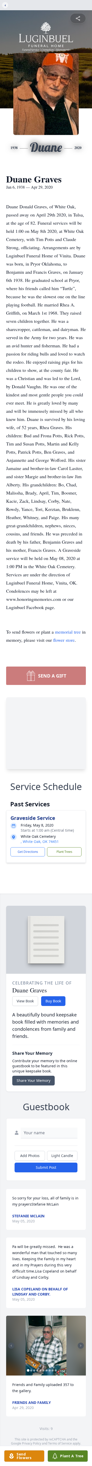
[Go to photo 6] (43, 1370)
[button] (46, 1346)
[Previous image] (11, 1346)
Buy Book (53, 1001)
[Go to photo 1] (28, 1370)
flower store (64, 640)
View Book (25, 1001)
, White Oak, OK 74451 (40, 841)
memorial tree (68, 632)
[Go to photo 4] (37, 1370)
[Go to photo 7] (46, 1370)
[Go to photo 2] (31, 1370)
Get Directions (28, 852)
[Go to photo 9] (53, 1370)
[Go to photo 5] (40, 1370)
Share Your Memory (33, 1080)
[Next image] (81, 1346)
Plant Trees (64, 852)
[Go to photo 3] (34, 1370)
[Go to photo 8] (50, 1370)
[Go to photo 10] (56, 1370)
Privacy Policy (31, 1443)
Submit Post (46, 1167)
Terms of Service (60, 1443)
